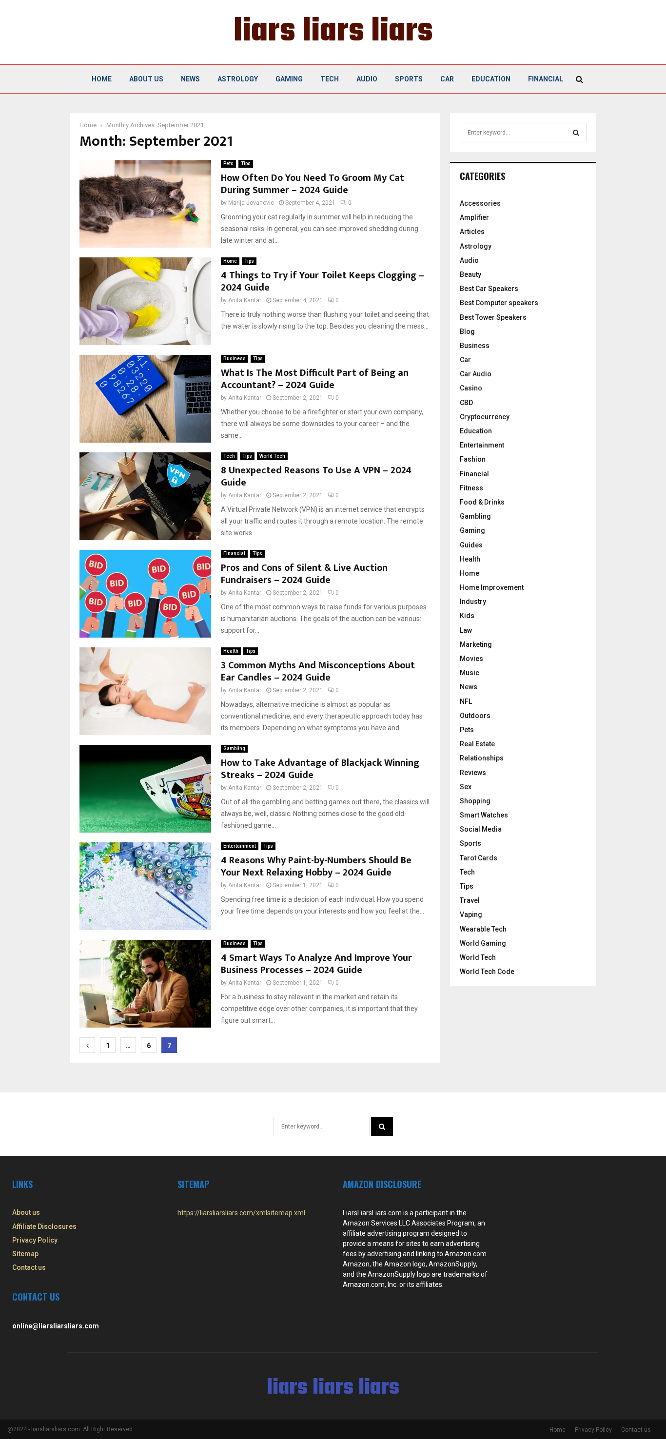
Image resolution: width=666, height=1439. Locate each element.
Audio (366, 79)
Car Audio (475, 374)
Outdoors (475, 716)
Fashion (473, 459)
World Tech (272, 456)
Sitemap (25, 1254)
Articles (472, 231)
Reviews (473, 773)
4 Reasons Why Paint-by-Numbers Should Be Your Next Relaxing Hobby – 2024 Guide (316, 866)
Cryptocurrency (484, 417)
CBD (466, 403)
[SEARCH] (576, 132)
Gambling (234, 748)
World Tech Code (487, 971)
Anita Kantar (244, 300)
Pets (228, 163)
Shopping (475, 801)
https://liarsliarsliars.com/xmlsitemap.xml (241, 1213)
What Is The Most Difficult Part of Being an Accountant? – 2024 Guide (315, 379)
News (190, 79)
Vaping (471, 914)
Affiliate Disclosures (44, 1226)
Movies (471, 658)
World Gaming (483, 943)
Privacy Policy (35, 1240)
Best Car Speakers (489, 288)
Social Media (481, 829)
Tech (329, 79)
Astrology (237, 79)
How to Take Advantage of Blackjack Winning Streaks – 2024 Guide (320, 769)
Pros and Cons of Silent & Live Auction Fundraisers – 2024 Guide (304, 574)
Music (469, 673)
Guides (471, 545)
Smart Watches (484, 815)
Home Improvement (492, 587)
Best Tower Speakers (493, 317)
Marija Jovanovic (251, 202)
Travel (470, 900)
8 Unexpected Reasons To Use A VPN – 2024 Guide (316, 476)
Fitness (471, 488)
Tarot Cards (478, 858)
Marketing (476, 644)
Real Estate (477, 744)
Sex (465, 787)
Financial (545, 79)
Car (447, 79)
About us (146, 79)
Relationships (482, 758)
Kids (467, 616)
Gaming (289, 79)
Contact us (29, 1267)
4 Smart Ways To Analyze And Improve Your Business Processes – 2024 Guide (316, 964)
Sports (409, 79)
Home (102, 79)
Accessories (480, 203)
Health (230, 651)
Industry (473, 601)
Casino (471, 388)
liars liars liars (333, 32)
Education (490, 79)
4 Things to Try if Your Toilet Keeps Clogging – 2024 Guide (322, 281)
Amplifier (474, 217)
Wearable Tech (483, 929)
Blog (467, 331)
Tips (246, 163)
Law (466, 630)
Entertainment (239, 846)
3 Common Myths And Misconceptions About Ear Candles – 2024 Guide (318, 671)
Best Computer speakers (499, 303)
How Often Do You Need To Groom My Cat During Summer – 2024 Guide (312, 184)
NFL (466, 701)
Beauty (470, 274)
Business (234, 358)
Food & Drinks (482, 502)
